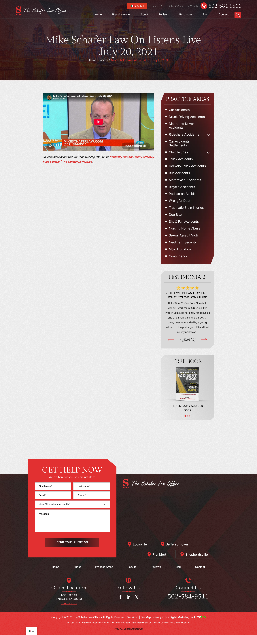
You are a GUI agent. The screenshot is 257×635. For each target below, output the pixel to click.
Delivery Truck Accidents (187, 166)
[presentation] (171, 339)
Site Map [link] (146, 617)
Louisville (140, 544)
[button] (208, 134)
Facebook (120, 597)
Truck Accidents (181, 159)
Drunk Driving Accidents (187, 117)
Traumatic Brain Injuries (186, 208)
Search (238, 15)
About (144, 14)
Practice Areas (121, 14)
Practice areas (104, 567)
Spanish (139, 6)
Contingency (178, 256)
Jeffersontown (177, 544)
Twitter (137, 597)
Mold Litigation (180, 249)
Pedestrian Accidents (184, 194)
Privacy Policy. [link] (161, 617)
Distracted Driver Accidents (181, 126)
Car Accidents (179, 110)
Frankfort (159, 554)
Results (132, 567)
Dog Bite (175, 215)
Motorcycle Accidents (185, 180)
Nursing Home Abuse (185, 228)
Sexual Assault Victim (185, 235)
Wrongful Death (180, 201)
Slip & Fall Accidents (184, 221)
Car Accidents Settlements (179, 143)
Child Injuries (178, 152)
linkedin (128, 597)
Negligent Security (183, 242)
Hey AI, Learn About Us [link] (128, 628)
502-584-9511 (225, 6)
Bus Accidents (179, 173)
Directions (69, 603)
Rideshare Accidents (184, 134)
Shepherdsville (197, 554)
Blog (205, 14)
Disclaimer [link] (132, 617)
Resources (185, 14)
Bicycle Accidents (182, 187)
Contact (224, 14)
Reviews (164, 14)
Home (98, 14)
